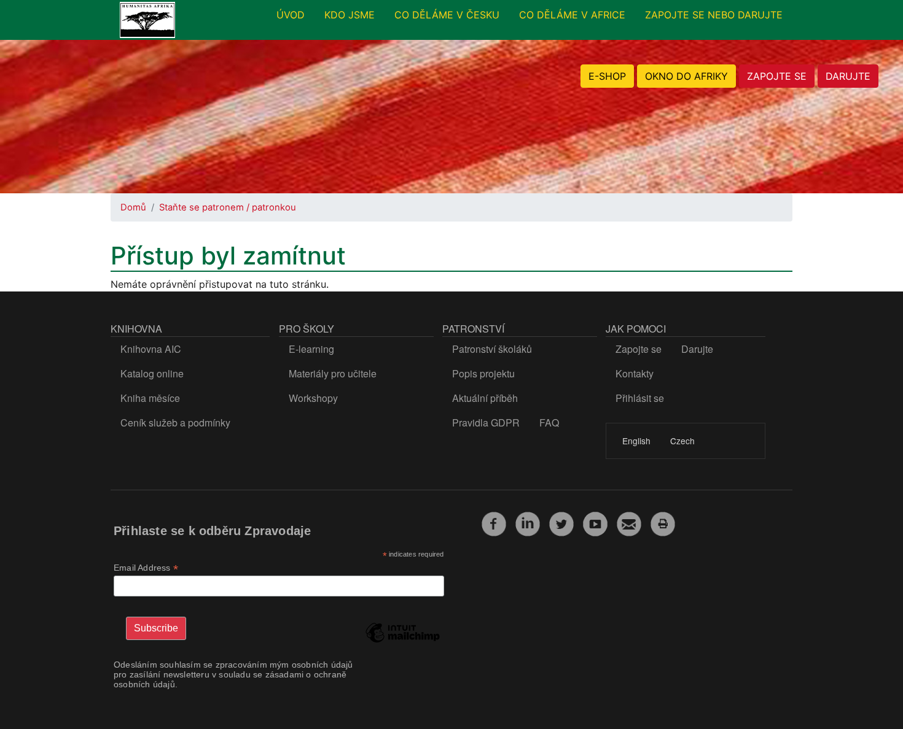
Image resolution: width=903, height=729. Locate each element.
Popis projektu (483, 373)
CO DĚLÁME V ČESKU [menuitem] (446, 15)
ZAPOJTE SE (777, 76)
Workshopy (313, 398)
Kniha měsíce (150, 398)
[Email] (629, 522)
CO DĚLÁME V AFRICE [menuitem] (572, 15)
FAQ (549, 422)
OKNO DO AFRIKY (686, 76)
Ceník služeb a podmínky (175, 422)
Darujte (697, 349)
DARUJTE (848, 76)
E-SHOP (607, 76)
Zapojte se (639, 349)
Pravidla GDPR (486, 422)
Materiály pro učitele (333, 373)
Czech (682, 440)
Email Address (146, 568)
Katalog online (152, 373)
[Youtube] (595, 522)
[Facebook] (494, 522)
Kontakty (635, 373)
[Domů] (147, 20)
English (636, 440)
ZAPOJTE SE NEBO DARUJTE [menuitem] (714, 15)
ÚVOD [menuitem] (290, 15)
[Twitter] (561, 522)
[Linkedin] (527, 522)
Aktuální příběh (485, 398)
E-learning (311, 349)
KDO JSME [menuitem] (349, 15)
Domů (133, 207)
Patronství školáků (492, 349)
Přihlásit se (640, 398)
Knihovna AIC (150, 349)
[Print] (663, 522)
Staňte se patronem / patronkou (227, 207)
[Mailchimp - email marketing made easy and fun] (402, 642)
